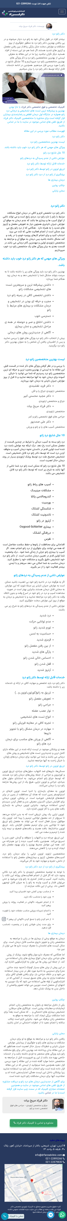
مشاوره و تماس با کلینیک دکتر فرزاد (34, 1123)
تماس (48, 1093)
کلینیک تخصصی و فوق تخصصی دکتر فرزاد (43, 107)
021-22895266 (54, 1159)
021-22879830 (54, 1162)
